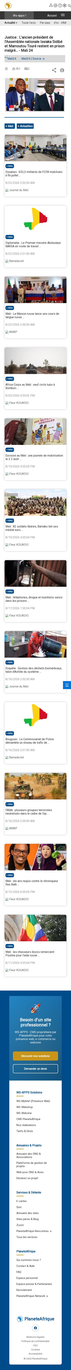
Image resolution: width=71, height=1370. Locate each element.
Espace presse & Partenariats (34, 1284)
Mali (11, 126)
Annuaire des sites (27, 1213)
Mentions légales (35, 1337)
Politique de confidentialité (35, 1341)
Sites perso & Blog (27, 1219)
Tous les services (26, 1237)
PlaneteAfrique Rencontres (32, 1231)
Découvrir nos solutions (35, 1056)
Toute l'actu (29, 22)
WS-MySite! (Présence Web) (33, 1101)
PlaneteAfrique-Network (30, 1296)
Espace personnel (27, 1278)
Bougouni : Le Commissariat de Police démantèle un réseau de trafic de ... (29, 740)
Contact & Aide (25, 1266)
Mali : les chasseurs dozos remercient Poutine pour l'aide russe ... (29, 953)
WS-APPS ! (19, 15)
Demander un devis (35, 1068)
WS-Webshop (24, 1107)
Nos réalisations (26, 1125)
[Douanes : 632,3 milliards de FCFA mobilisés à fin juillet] (35, 148)
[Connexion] (51, 5)
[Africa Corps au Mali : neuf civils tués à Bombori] (35, 360)
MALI (10, 166)
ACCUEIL (52, 15)
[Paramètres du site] (64, 5)
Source (37, 58)
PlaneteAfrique (39, 1318)
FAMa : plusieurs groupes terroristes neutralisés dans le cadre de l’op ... (28, 811)
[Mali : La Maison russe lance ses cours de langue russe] (35, 290)
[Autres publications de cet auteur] (12, 58)
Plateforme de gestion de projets (31, 1164)
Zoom (20, 1225)
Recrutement (24, 1290)
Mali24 (25, 58)
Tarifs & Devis (24, 1131)
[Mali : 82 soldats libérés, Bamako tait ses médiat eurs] (35, 502)
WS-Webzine (24, 1113)
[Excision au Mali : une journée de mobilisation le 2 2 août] (35, 431)
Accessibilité (35, 1353)
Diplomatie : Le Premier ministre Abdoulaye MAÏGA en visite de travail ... (33, 244)
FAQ (18, 1272)
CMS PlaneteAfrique (28, 1119)
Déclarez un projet (27, 1178)
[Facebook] (35, 1328)
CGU (35, 1345)
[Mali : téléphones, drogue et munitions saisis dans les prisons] (35, 573)
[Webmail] (55, 5)
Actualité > (11, 22)
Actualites (26, 126)
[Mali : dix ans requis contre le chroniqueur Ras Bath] (35, 857)
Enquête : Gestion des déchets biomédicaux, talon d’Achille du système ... (33, 670)
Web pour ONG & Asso (30, 1172)
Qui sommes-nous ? (28, 1260)
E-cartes (21, 1201)
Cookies (35, 1349)
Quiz (19, 1207)
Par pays (45, 22)
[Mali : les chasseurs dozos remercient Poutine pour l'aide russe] (35, 928)
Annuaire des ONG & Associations (28, 1155)
